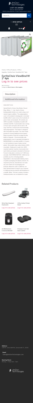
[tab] (10, 94)
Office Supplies (18, 87)
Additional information (15, 99)
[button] (16, 25)
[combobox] (16, 22)
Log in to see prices (14, 81)
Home (4, 70)
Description (10, 94)
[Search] (29, 15)
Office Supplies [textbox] (16, 22)
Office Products (11, 70)
